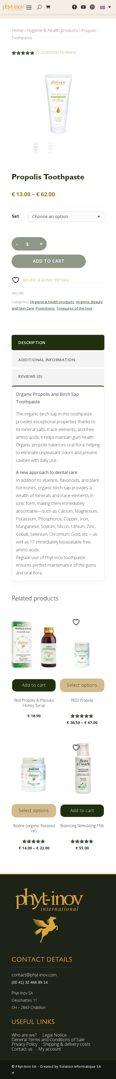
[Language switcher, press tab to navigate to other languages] (106, 6)
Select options (82, 685)
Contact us (22, 1050)
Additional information (46, 359)
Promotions (45, 308)
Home (17, 30)
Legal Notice (54, 1036)
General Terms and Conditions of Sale (48, 1040)
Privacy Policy (24, 1045)
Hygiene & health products (52, 30)
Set (15, 216)
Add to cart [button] (34, 685)
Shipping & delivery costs (66, 1045)
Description (32, 342)
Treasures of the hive (74, 308)
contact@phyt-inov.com (34, 975)
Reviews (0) (30, 376)
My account (49, 1050)
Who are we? (24, 1036)
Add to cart (49, 261)
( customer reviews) (56, 52)
